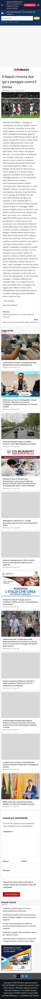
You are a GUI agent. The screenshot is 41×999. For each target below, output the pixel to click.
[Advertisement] (20, 46)
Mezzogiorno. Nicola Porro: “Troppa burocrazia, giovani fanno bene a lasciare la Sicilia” (20, 523)
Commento (8, 831)
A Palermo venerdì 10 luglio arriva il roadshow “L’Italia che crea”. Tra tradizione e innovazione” (20, 602)
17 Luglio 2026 (16, 528)
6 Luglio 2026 (15, 688)
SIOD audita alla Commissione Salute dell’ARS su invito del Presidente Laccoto (19, 803)
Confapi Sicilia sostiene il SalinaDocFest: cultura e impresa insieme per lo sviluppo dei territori (20, 764)
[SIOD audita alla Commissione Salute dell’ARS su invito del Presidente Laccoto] (20, 786)
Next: (20, 320)
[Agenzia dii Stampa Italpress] (16, 958)
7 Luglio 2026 (15, 648)
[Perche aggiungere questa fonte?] (38, 5)
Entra (36, 18)
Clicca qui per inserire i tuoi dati (9, 22)
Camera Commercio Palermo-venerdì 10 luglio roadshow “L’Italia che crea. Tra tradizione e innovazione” (18, 683)
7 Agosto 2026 (15, 409)
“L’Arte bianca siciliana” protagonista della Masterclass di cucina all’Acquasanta (20, 364)
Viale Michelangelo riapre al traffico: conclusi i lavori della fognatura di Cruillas (19, 443)
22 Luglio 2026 (16, 488)
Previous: (18, 314)
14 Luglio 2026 (16, 567)
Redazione (7, 90)
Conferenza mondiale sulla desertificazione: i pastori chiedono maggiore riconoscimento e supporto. (20, 917)
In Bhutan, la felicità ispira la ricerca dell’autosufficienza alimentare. (16, 909)
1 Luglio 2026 (15, 806)
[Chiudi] (5, 5)
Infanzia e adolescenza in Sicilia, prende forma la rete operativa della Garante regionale (18, 562)
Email (24, 861)
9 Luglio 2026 (15, 607)
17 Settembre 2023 (19, 90)
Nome (6, 861)
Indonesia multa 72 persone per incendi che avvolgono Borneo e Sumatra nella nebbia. (19, 940)
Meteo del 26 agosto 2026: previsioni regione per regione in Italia (20, 933)
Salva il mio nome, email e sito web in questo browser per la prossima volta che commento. (19, 884)
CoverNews (24, 995)
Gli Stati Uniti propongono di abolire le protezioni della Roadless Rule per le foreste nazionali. (19, 926)
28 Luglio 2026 (16, 446)
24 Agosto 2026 (16, 367)
